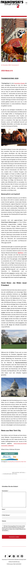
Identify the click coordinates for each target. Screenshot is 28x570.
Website (4, 521)
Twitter (10, 556)
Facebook (5, 556)
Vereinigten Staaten (19, 83)
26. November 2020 (6, 65)
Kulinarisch (18, 461)
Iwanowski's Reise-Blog (12, 4)
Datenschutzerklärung (14, 561)
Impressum (4, 559)
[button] (23, 566)
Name (4, 509)
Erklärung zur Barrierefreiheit (14, 564)
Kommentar (5, 490)
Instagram (14, 556)
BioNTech (20, 252)
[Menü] (25, 2)
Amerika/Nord (11, 461)
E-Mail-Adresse (6, 515)
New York (23, 461)
